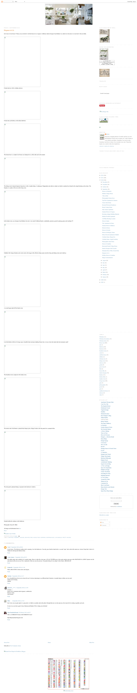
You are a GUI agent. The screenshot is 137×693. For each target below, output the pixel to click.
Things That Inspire (106, 456)
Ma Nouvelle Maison (106, 429)
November (105, 184)
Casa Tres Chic (104, 404)
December (105, 182)
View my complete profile (106, 146)
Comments (103, 525)
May (104, 267)
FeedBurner (119, 506)
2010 (102, 180)
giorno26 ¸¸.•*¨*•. (11, 587)
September (105, 189)
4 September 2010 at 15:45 (18, 601)
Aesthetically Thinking (106, 462)
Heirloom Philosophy (106, 458)
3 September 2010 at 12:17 (18, 576)
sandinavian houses (103, 391)
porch (100, 387)
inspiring (43, 537)
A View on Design (105, 466)
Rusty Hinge (104, 439)
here (20, 528)
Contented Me (104, 483)
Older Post (91, 642)
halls (100, 369)
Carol (8, 547)
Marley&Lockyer (105, 413)
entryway (101, 363)
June (104, 265)
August (104, 260)
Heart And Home (105, 485)
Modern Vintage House (107, 193)
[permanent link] (9, 533)
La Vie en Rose (104, 477)
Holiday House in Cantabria (108, 255)
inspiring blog (50, 537)
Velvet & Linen (104, 419)
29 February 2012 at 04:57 (25, 612)
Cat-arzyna (103, 442)
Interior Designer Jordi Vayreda (109, 248)
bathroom (101, 347)
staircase (101, 393)
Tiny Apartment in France (108, 223)
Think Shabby (104, 417)
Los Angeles (58, 537)
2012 (102, 175)
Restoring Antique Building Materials (110, 214)
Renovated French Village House (109, 246)
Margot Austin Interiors (107, 257)
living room (102, 381)
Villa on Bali (105, 196)
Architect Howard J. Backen (16, 537)
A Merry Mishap (105, 431)
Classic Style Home (106, 202)
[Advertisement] (105, 308)
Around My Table (105, 479)
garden (100, 365)
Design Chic (104, 489)
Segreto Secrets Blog (106, 464)
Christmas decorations (104, 339)
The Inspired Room (105, 406)
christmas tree (102, 359)
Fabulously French (105, 408)
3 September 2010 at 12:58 (22, 587)
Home (49, 642)
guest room (101, 367)
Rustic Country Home (107, 207)
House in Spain (105, 221)
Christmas (101, 337)
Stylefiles (103, 412)
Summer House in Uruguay (108, 212)
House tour (36, 537)
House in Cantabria (106, 244)
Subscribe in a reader (104, 515)
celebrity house (102, 355)
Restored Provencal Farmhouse (109, 205)
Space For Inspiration (106, 468)
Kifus (8, 601)
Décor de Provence (105, 435)
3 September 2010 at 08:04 (17, 547)
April (104, 270)
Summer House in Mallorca (108, 225)
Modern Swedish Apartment (108, 216)
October (104, 187)
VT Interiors (104, 452)
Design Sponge (104, 441)
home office (102, 371)
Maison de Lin (104, 481)
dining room (102, 361)
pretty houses (67, 537)
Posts (102, 522)
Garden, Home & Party (106, 427)
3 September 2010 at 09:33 (21, 557)
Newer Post (6, 642)
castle (100, 353)
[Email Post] (19, 536)
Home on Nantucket (106, 191)
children (101, 357)
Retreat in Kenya (106, 228)
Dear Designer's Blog (106, 415)
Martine (9, 576)
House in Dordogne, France (108, 232)
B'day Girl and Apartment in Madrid (110, 234)
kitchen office (102, 377)
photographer (102, 385)
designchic (9, 567)
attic (100, 345)
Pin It (5, 530)
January (104, 277)
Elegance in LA (9, 30)
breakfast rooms (103, 351)
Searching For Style (105, 473)
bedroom (101, 349)
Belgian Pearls (104, 460)
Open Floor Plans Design (107, 491)
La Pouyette (104, 425)
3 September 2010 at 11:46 (19, 567)
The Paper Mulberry (106, 423)
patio (100, 383)
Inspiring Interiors (105, 475)
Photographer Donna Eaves (108, 198)
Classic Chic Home (105, 471)
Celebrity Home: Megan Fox (108, 237)
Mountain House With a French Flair (110, 250)
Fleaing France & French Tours (108, 448)
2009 (102, 280)
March (104, 272)
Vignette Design (105, 410)
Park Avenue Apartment (107, 209)
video (100, 395)
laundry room (102, 379)
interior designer (103, 373)
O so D (102, 450)
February (105, 274)
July (104, 262)
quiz (100, 389)
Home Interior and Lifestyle (107, 487)
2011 (102, 177)
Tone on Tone (104, 433)
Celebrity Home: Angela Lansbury (110, 239)
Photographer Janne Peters (108, 241)
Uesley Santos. (10, 557)
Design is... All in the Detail (107, 437)
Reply (8, 552)
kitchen (101, 375)
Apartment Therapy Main (107, 402)
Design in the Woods (106, 454)
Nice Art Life (104, 444)
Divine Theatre (104, 421)
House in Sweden (106, 230)
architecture (29, 537)
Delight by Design (105, 469)
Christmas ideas (102, 341)
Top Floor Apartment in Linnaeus (109, 200)
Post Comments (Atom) (15, 645)
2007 (102, 282)
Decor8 (102, 446)
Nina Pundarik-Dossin (12, 612)
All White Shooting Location (108, 218)
